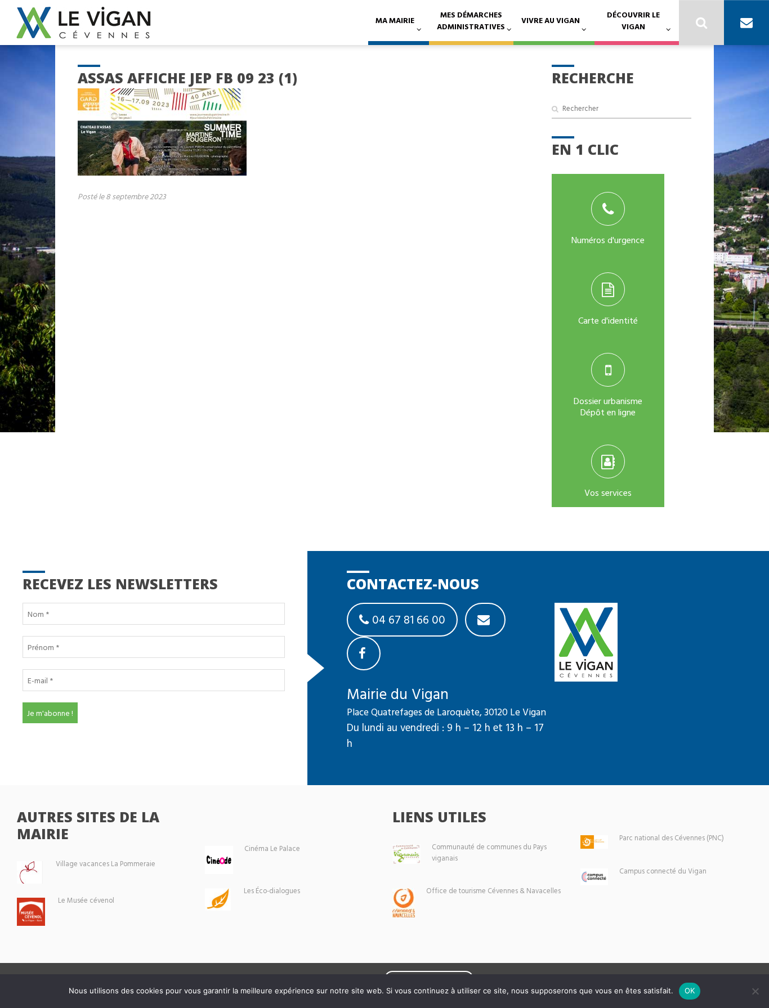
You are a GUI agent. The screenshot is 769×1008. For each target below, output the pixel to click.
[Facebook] (364, 653)
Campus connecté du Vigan (663, 871)
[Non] (755, 991)
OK (690, 990)
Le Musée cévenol (86, 900)
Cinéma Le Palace (272, 848)
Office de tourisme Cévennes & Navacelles (493, 890)
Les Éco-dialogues (272, 890)
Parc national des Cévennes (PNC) (671, 837)
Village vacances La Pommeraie (105, 863)
